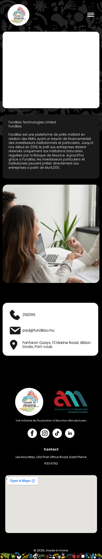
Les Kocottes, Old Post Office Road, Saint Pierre (51, 457)
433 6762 (51, 463)
